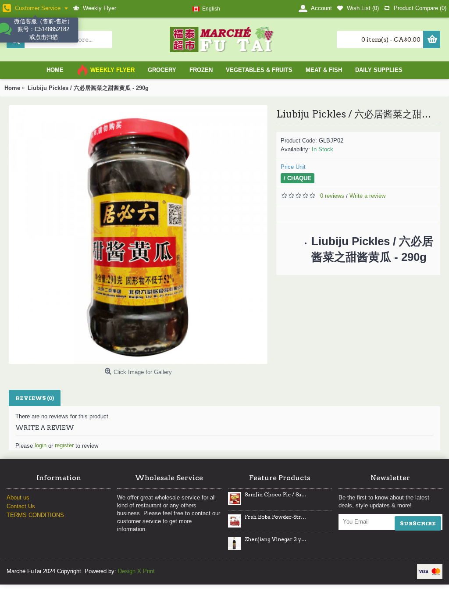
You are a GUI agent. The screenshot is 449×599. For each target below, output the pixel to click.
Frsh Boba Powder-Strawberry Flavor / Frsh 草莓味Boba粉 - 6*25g (276, 517)
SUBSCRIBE (418, 523)
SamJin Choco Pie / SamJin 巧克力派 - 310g (276, 495)
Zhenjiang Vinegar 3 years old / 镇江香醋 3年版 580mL (276, 539)
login (40, 445)
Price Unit (293, 167)
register (64, 445)
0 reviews (332, 196)
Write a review (367, 196)
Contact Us (21, 506)
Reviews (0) (34, 398)
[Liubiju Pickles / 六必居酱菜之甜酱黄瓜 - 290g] (138, 234)
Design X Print (136, 571)
